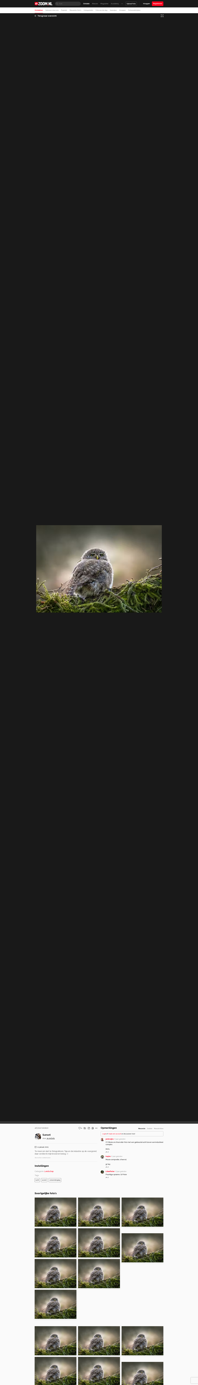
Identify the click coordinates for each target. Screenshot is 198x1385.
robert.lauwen (131, 1235)
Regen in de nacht (87, 1224)
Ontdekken (39, 10)
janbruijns (110, 1139)
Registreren (157, 3)
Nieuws (95, 4)
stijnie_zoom (87, 1329)
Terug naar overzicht (47, 16)
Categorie (44, 1171)
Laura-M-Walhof (45, 1292)
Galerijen (113, 10)
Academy (115, 4)
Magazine (104, 4)
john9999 (43, 1231)
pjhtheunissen (87, 1231)
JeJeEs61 (51, 1138)
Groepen (122, 10)
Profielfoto (84, 1286)
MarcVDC (84, 1261)
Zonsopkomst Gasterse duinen (47, 1255)
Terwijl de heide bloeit (45, 1224)
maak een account (114, 1134)
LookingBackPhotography (48, 1359)
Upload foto (131, 4)
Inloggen (146, 3)
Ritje (81, 1255)
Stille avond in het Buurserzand (134, 1353)
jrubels (42, 1200)
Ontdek (86, 4)
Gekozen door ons (52, 10)
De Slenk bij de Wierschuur (47, 1384)
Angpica (129, 1200)
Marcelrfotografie (46, 1261)
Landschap (84, 1353)
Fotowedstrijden (134, 10)
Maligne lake (128, 1260)
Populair (64, 10)
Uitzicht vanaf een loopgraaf (47, 1316)
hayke (108, 1156)
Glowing (126, 1224)
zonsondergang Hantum (46, 1286)
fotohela (43, 1329)
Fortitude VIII (84, 1384)
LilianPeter (110, 1171)
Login (104, 1134)
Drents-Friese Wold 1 (44, 1353)
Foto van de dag (101, 10)
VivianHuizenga (132, 1364)
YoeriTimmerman (132, 1329)
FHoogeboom (88, 1359)
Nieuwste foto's (75, 10)
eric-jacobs (87, 1200)
